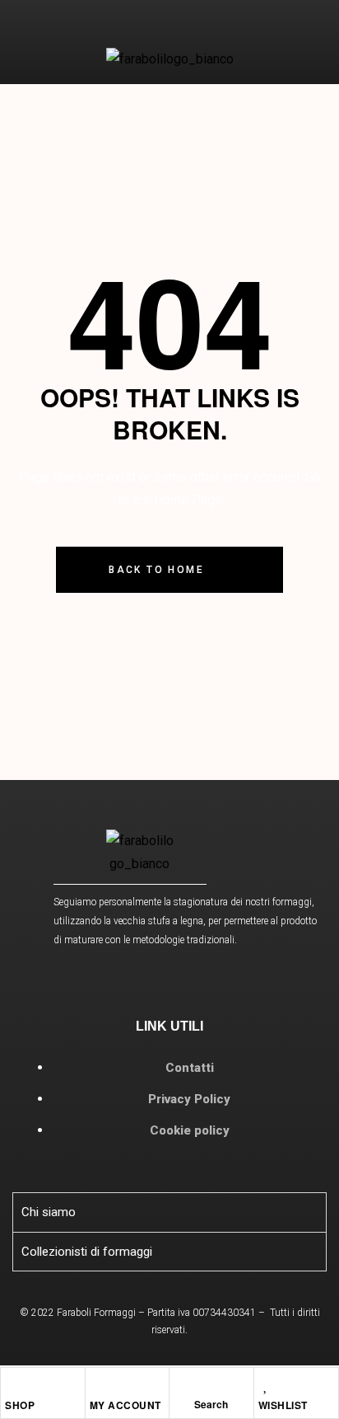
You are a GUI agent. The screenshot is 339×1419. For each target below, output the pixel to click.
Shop (20, 1405)
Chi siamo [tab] (48, 1212)
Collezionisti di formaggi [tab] (86, 1251)
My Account (125, 1405)
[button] (25, 32)
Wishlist (283, 1405)
